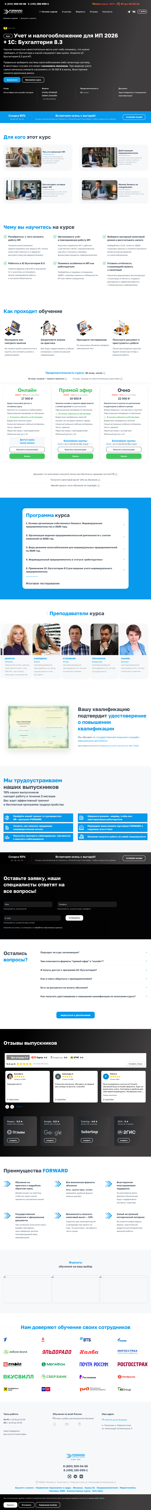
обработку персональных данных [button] (48, 928)
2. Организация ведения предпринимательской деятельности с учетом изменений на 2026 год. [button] (68, 537)
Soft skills (97, 1491)
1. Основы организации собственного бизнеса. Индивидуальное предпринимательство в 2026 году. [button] (64, 525)
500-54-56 (15, 3)
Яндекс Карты (14, 1099)
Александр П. (67, 1074)
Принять (10, 1505)
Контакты (107, 11)
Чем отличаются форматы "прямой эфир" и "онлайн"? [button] (72, 961)
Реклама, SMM (57, 1491)
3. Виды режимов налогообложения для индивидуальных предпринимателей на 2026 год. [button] (71, 549)
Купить (27, 456)
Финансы (78, 1487)
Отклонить (26, 1505)
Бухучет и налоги (24, 1487)
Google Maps (61, 1099)
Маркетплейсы (128, 1487)
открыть (13, 1140)
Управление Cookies (48, 1505)
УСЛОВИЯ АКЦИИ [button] (134, 117)
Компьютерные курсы (78, 1491)
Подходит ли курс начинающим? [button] (59, 952)
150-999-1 (38, 3)
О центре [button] (66, 11)
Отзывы (94, 11)
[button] (7, 1107)
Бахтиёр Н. (18, 1074)
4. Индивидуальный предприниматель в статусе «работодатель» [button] (64, 559)
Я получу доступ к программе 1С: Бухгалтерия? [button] (68, 969)
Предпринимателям (107, 1487)
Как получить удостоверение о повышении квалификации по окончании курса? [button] (88, 996)
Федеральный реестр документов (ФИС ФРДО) (119, 746)
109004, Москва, (77, 1482)
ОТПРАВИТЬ (74, 918)
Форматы (80, 11)
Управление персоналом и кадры (53, 1487)
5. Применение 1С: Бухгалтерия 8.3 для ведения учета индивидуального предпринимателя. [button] (69, 570)
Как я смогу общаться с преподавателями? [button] (66, 978)
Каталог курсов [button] (49, 11)
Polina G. (113, 1074)
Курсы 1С (90, 1487)
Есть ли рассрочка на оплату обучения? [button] (64, 987)
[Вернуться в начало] (13, 11)
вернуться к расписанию (75, 1015)
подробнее (27, 1297)
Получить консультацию (27, 449)
